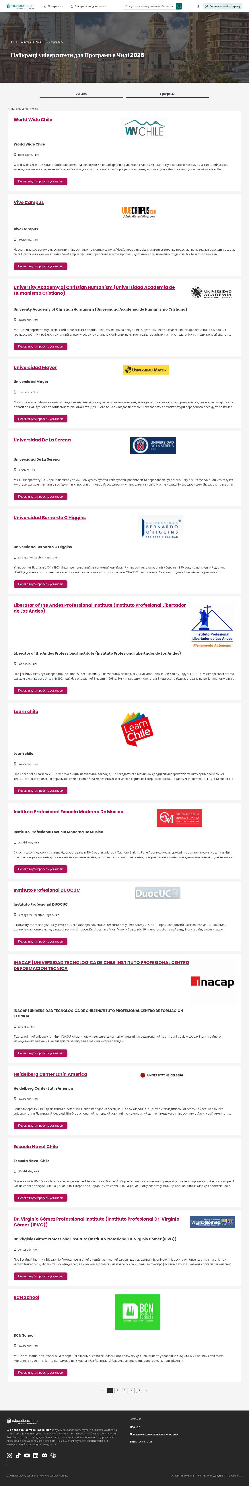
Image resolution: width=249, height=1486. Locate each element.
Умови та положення (182, 1475)
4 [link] (132, 1390)
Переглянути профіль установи (40, 181)
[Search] (179, 6)
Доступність (235, 1475)
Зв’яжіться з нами (141, 1441)
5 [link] (139, 1390)
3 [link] (124, 1390)
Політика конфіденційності (211, 1475)
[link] (55, 42)
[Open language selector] (198, 6)
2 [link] (117, 1390)
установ (81, 94)
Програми (54, 6)
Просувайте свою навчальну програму (154, 1434)
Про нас (135, 1427)
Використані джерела (89, 6)
